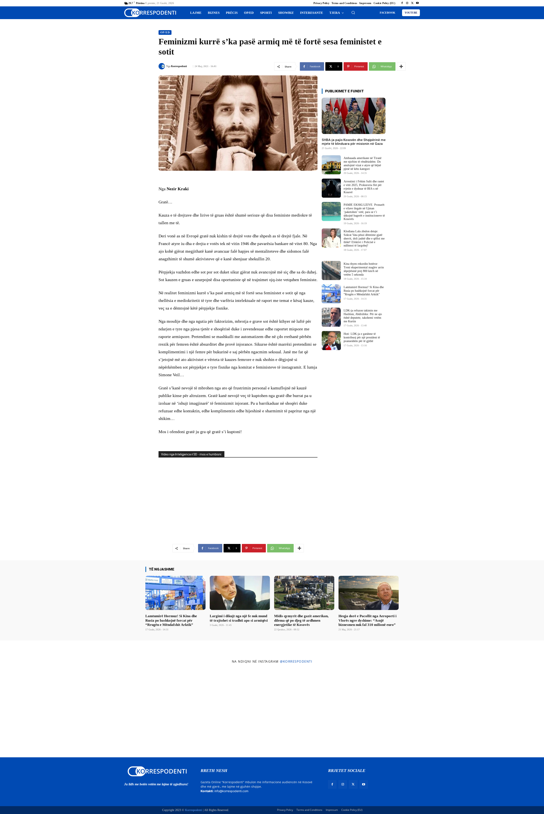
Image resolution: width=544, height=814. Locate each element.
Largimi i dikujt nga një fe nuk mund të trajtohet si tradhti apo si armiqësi (239, 618)
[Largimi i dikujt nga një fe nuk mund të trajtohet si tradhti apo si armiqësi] (240, 593)
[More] (401, 66)
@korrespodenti (296, 661)
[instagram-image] (45, 711)
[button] (353, 12)
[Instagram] (407, 3)
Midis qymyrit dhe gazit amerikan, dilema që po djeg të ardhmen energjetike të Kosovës (301, 620)
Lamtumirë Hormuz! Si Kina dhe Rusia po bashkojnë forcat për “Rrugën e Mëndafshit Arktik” (364, 291)
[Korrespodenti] (162, 66)
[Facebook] (402, 3)
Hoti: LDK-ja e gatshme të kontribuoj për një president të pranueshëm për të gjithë (362, 337)
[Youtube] (417, 3)
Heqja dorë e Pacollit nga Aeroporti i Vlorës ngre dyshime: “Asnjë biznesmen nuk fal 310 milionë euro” (368, 620)
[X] (412, 3)
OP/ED (165, 32)
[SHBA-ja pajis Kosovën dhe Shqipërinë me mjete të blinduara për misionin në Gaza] (353, 116)
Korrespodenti (179, 66)
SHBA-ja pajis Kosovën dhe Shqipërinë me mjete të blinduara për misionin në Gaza (353, 142)
